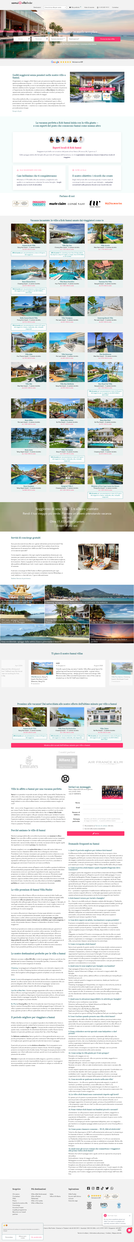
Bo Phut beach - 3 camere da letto (104, 730)
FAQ (14, 1198)
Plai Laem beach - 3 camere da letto (67, 356)
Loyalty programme (20, 1210)
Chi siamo (16, 1194)
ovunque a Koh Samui (88, 44)
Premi (15, 1201)
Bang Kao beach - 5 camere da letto (29, 247)
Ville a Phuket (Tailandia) (36, 1197)
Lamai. (13, 979)
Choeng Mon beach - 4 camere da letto (67, 247)
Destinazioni (37, 7)
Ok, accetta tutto (36, 1237)
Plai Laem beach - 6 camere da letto (29, 422)
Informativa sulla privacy (97, 1233)
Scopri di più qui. (67, 526)
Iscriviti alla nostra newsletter (95, 829)
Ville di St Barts (55, 1196)
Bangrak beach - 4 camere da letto (105, 284)
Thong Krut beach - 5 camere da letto (29, 320)
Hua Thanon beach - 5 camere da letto (67, 284)
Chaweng (59, 44)
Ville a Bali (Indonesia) (38, 1194)
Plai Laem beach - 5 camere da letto (67, 320)
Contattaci (115, 7)
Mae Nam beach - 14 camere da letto (105, 356)
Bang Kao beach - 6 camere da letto (67, 386)
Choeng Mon (74, 44)
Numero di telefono (76, 813)
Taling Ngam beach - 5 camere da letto (29, 452)
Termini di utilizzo (101, 826)
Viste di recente (89, 7)
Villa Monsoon (36, 677)
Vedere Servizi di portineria (20, 578)
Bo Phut (66, 44)
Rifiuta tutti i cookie (22, 1237)
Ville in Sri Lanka (37, 1201)
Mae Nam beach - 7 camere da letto (28, 386)
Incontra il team (18, 1207)
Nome (77, 803)
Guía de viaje (73, 1201)
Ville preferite (76, 7)
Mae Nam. (22, 990)
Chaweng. (14, 968)
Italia (51, 1194)
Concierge (16, 1205)
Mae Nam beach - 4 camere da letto (105, 247)
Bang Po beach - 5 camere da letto (67, 452)
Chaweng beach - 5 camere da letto (105, 452)
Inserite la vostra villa (20, 1203)
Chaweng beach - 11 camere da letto (67, 730)
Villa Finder (72, 1194)
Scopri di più (17, 111)
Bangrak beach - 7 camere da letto (105, 386)
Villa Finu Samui (117, 677)
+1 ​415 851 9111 (103, 7)
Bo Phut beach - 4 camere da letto (67, 422)
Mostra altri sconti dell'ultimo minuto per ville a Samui (67, 745)
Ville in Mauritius (37, 1203)
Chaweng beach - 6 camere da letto (29, 284)
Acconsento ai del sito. (99, 826)
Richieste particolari (76, 820)
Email (78, 808)
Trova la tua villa (107, 39)
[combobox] (55, 7)
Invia (97, 833)
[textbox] (55, 7)
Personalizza (9, 1237)
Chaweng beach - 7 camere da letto (67, 488)
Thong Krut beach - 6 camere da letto (105, 488)
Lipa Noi (14, 990)
